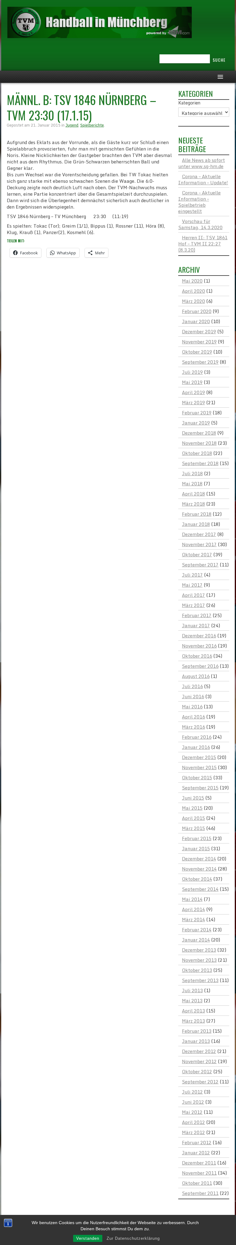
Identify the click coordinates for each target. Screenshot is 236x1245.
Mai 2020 (192, 280)
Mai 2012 (192, 1112)
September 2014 (200, 889)
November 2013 (199, 960)
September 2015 (200, 787)
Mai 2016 (192, 706)
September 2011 (200, 1193)
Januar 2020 (196, 321)
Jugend (71, 125)
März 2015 (193, 828)
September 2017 (200, 564)
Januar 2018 (196, 524)
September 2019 (200, 362)
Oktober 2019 (197, 351)
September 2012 (200, 1081)
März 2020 (193, 301)
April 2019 (193, 392)
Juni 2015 (193, 797)
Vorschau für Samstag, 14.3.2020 (200, 224)
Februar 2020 (196, 311)
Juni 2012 (193, 1102)
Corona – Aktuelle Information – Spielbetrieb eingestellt (199, 202)
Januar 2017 (196, 625)
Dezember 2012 (199, 1051)
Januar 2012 (196, 1152)
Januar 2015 (196, 848)
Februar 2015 (196, 838)
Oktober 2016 (197, 656)
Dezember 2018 (199, 433)
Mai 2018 (192, 483)
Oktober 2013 (197, 970)
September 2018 (200, 463)
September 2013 (200, 980)
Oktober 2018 (197, 453)
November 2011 (199, 1172)
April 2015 (193, 818)
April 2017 (193, 595)
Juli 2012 (192, 1091)
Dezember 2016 (199, 635)
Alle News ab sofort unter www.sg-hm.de (201, 163)
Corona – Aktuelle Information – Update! (203, 179)
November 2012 (199, 1061)
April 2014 (193, 909)
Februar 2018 (196, 514)
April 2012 (193, 1122)
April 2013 (193, 1010)
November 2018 (199, 443)
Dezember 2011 (199, 1162)
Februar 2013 (196, 1031)
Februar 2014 (196, 929)
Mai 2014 (192, 899)
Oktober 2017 (197, 554)
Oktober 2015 (197, 777)
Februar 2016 (196, 737)
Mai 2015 (192, 808)
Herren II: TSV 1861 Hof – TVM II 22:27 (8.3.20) (202, 243)
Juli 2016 (192, 686)
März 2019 (193, 402)
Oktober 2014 (197, 879)
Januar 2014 (196, 939)
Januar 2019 (196, 422)
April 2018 (193, 493)
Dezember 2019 (199, 331)
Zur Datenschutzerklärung (133, 1238)
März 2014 (193, 919)
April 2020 (193, 291)
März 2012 (193, 1132)
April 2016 (193, 716)
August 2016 (196, 676)
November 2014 (199, 868)
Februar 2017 (196, 615)
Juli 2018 (192, 473)
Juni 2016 (193, 696)
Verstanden (87, 1238)
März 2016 (193, 726)
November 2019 (199, 341)
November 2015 (199, 767)
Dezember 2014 (199, 858)
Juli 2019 (192, 372)
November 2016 (199, 645)
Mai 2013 (192, 1000)
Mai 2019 (192, 382)
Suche (219, 60)
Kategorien (189, 103)
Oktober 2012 (197, 1071)
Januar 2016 (196, 747)
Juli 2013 (192, 990)
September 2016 (200, 666)
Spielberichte (92, 125)
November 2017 (199, 544)
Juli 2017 (192, 574)
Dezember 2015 (199, 757)
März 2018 (193, 503)
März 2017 (193, 605)
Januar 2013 (196, 1041)
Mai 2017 (192, 585)
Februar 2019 (196, 412)
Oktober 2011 (197, 1183)
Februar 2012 (196, 1142)
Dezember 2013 (199, 949)
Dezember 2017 (199, 534)
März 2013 (193, 1020)
